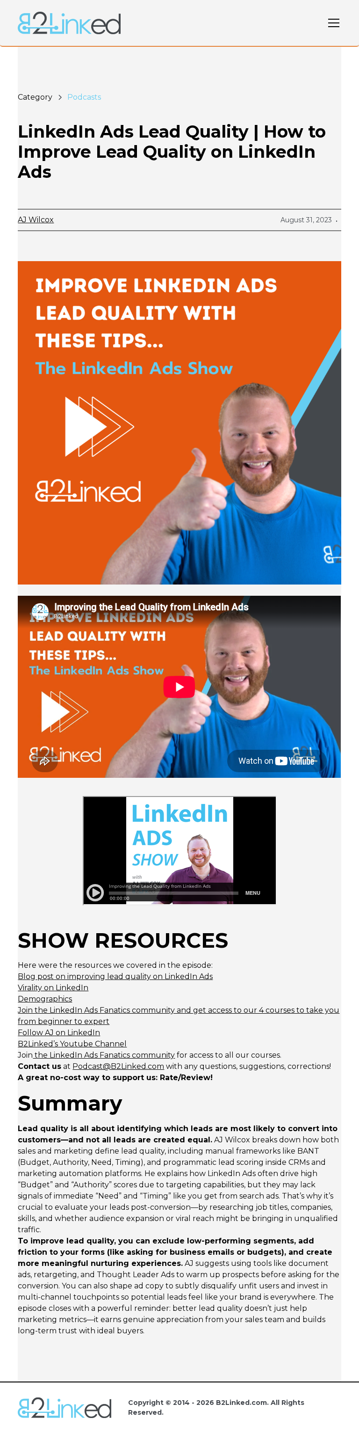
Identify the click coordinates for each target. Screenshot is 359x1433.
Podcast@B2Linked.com (118, 1066)
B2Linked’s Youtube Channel (72, 1043)
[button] (332, 23)
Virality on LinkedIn (53, 987)
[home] (69, 23)
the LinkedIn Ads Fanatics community (104, 1055)
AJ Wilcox (36, 219)
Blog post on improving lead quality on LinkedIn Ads (115, 976)
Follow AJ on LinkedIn (59, 1032)
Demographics (45, 998)
